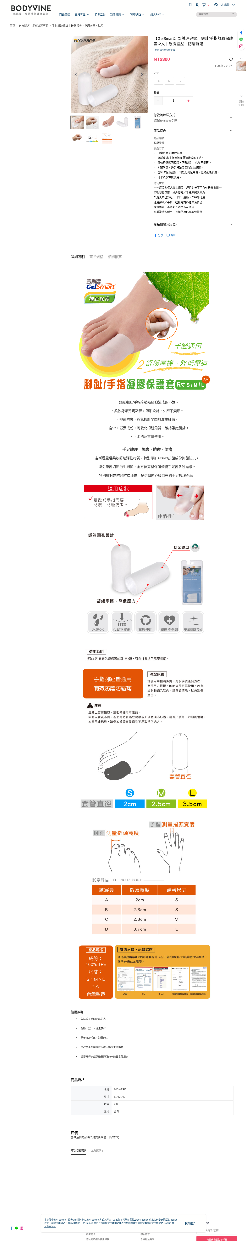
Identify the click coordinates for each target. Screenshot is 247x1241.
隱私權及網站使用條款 (97, 1239)
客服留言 (145, 1234)
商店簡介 (90, 1234)
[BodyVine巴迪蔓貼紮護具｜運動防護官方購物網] (31, 10)
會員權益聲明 (147, 1239)
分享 (160, 235)
